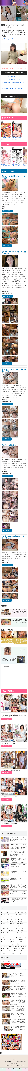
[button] (26, 666)
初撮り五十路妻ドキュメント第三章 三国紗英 (11, 770)
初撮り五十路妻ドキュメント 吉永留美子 (10, 823)
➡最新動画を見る (14, 79)
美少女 (22, 25)
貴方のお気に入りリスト (20, 1061)
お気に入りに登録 (8, 39)
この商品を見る (6, 245)
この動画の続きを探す (12, 72)
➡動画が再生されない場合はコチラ (14, 83)
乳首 (13, 25)
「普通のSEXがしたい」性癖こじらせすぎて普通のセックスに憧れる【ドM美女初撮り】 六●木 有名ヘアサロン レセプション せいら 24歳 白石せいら (14, 715)
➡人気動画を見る (14, 76)
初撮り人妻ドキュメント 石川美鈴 (8, 743)
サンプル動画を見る (8, 210)
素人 (17, 25)
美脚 (7, 27)
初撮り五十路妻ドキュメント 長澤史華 (9, 796)
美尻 (3, 27)
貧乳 (11, 27)
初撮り (4, 25)
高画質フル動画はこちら (10, 96)
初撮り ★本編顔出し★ (9, 445)
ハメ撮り (9, 25)
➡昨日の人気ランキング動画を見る (14, 90)
